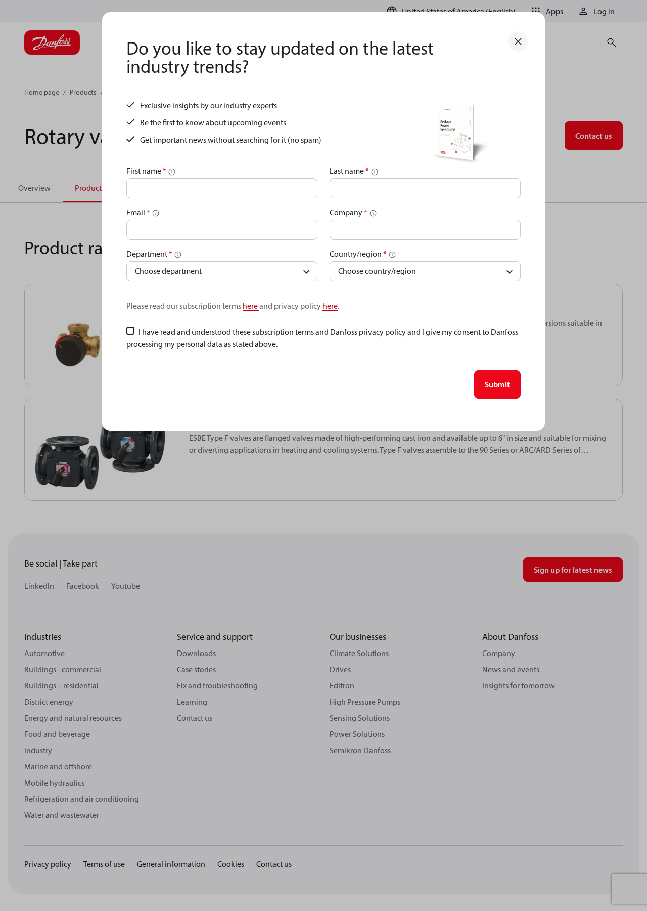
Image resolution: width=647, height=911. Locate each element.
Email (138, 212)
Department (149, 254)
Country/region (358, 254)
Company (348, 212)
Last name (349, 171)
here (251, 305)
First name (146, 171)
